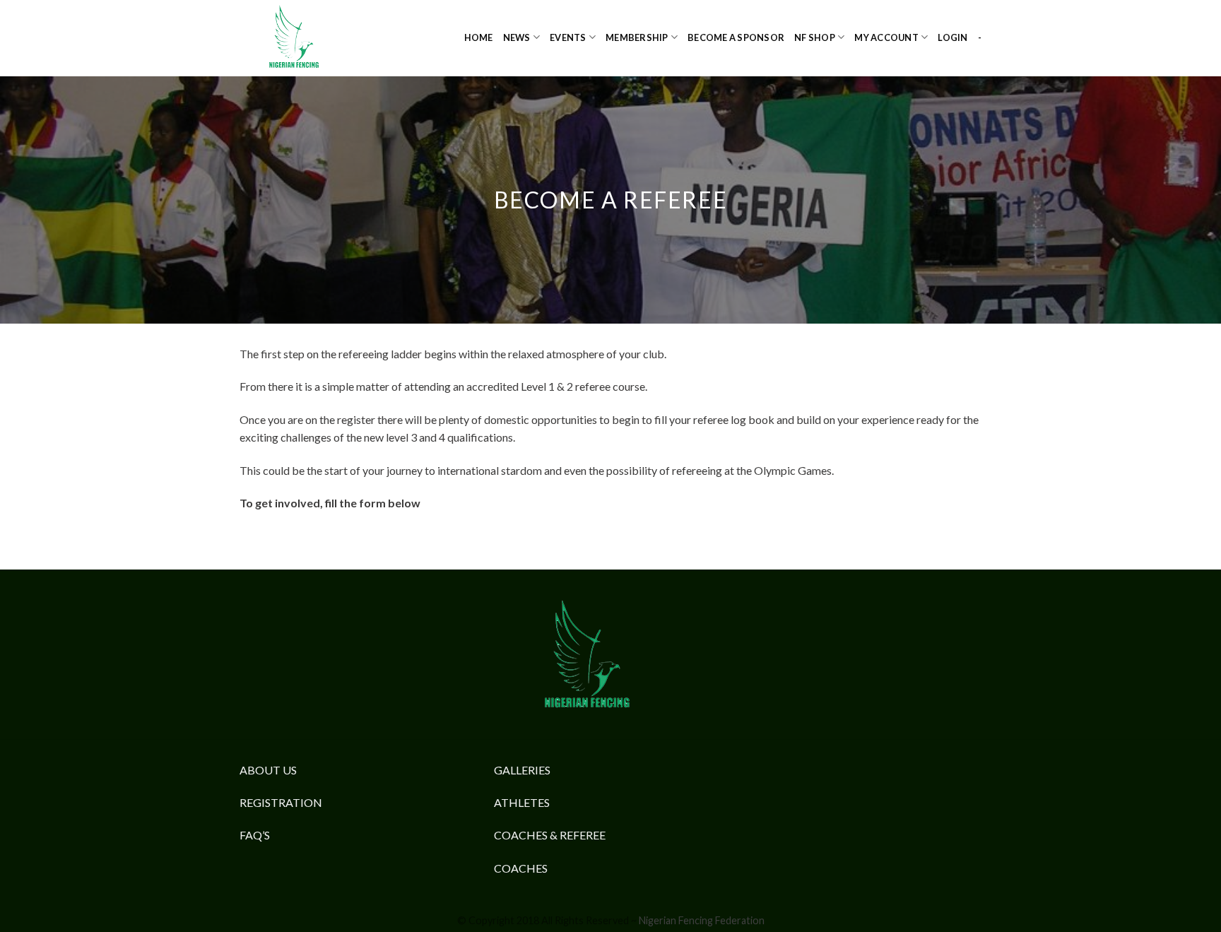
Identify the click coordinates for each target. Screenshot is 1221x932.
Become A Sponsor (736, 37)
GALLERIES (522, 770)
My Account (886, 37)
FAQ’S (255, 835)
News (517, 37)
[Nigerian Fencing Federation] (310, 38)
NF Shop (814, 37)
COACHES (521, 868)
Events (568, 37)
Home (478, 37)
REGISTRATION (281, 802)
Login (952, 37)
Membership (637, 37)
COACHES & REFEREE (550, 835)
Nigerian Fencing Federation (702, 920)
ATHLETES (522, 802)
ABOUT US (268, 770)
